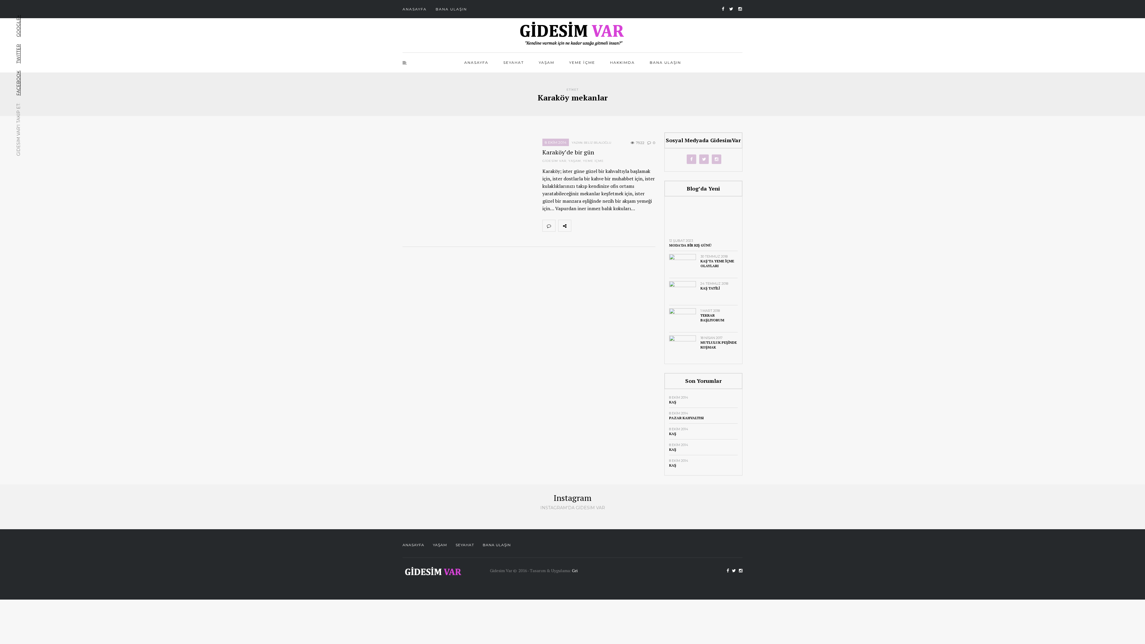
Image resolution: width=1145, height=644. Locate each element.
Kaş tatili (710, 288)
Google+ (18, 26)
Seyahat (513, 62)
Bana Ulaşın (451, 9)
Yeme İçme (582, 62)
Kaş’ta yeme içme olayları (717, 263)
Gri (575, 570)
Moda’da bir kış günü (690, 245)
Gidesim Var (554, 161)
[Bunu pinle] (616, 226)
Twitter (18, 54)
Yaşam (546, 62)
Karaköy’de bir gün (568, 152)
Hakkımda (622, 62)
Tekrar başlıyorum (712, 317)
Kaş (672, 402)
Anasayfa (415, 9)
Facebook (18, 83)
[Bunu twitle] (590, 226)
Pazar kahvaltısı (686, 418)
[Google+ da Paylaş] (603, 226)
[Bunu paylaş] (577, 226)
